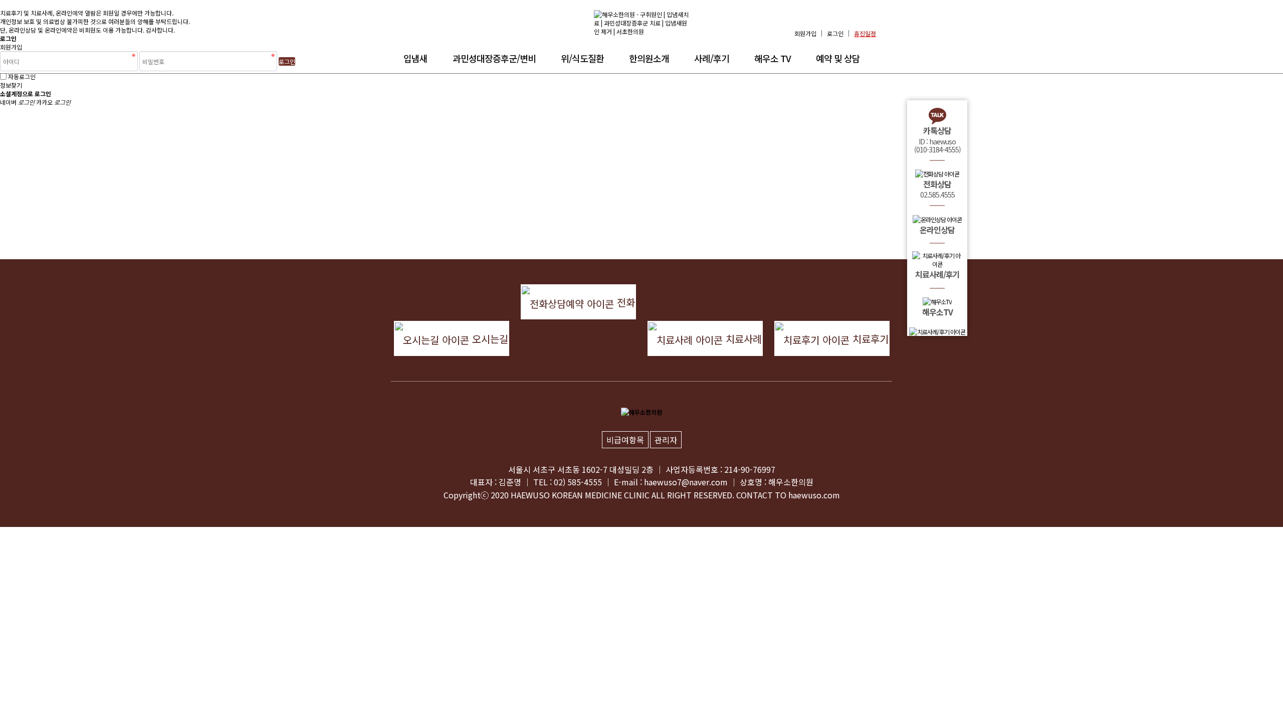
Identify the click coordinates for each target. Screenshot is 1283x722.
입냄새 (415, 58)
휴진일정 (865, 33)
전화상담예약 (597, 307)
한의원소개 (649, 58)
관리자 (666, 440)
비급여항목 (625, 440)
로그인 (835, 33)
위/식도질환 (582, 58)
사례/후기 (711, 58)
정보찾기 (11, 85)
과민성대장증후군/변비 (494, 58)
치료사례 (742, 338)
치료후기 (869, 338)
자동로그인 (22, 76)
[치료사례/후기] (937, 331)
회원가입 (805, 33)
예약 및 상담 (838, 58)
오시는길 (488, 338)
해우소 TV (772, 58)
